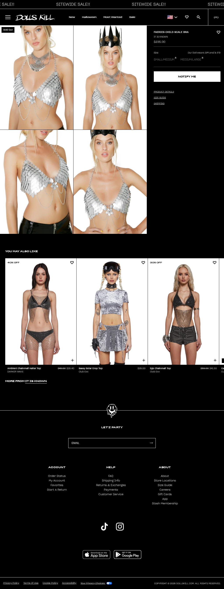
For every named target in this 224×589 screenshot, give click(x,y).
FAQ (110, 476)
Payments (111, 489)
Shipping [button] (159, 104)
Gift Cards (165, 494)
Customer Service (110, 494)
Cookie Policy (50, 583)
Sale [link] (132, 17)
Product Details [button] (164, 92)
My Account (57, 480)
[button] (72, 4)
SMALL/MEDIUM (164, 59)
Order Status (57, 476)
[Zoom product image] (36, 78)
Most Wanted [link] (112, 17)
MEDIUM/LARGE (190, 59)
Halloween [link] (89, 17)
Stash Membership (165, 503)
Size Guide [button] (160, 98)
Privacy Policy (11, 583)
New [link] (72, 17)
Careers (164, 489)
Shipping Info (111, 480)
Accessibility (69, 583)
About (165, 476)
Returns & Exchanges (111, 485)
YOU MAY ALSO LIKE (21, 251)
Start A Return (57, 489)
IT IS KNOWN (161, 37)
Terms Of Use (30, 583)
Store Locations (165, 480)
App (165, 499)
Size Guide (165, 485)
